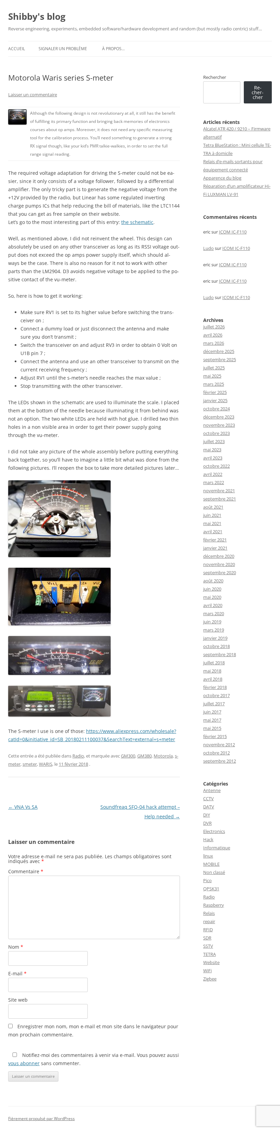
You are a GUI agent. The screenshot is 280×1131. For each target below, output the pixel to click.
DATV (208, 807)
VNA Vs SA (23, 807)
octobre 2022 (216, 466)
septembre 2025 (219, 359)
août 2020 (213, 581)
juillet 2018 (214, 663)
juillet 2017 (214, 704)
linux (208, 856)
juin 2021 (212, 515)
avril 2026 (212, 335)
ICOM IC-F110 (233, 232)
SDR (207, 938)
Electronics (214, 831)
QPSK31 (211, 889)
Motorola (163, 756)
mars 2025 (213, 384)
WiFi (207, 970)
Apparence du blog (222, 178)
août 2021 (213, 507)
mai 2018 (212, 671)
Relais (209, 913)
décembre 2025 (218, 351)
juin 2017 (212, 712)
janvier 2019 (215, 638)
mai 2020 (212, 597)
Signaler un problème (63, 49)
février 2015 (215, 736)
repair (209, 921)
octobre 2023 (216, 433)
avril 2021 (212, 531)
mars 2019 (213, 630)
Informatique (216, 848)
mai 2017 (212, 720)
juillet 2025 (214, 368)
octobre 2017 (216, 695)
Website (211, 962)
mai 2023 (212, 450)
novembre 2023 (219, 425)
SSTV (208, 946)
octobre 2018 (216, 646)
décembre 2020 (218, 556)
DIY (206, 815)
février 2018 (215, 687)
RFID (208, 930)
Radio (78, 756)
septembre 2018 (219, 654)
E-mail (17, 973)
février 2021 (215, 540)
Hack (208, 839)
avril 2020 (212, 605)
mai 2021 (212, 523)
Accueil (16, 49)
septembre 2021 (219, 499)
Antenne (212, 790)
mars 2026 (213, 343)
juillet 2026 (214, 327)
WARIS (45, 764)
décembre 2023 (218, 417)
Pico (207, 880)
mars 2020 (213, 613)
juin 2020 (212, 589)
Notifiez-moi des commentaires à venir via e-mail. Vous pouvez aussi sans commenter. (93, 1059)
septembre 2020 (219, 572)
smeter (30, 764)
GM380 (144, 756)
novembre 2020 (219, 564)
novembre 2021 (219, 490)
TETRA (209, 954)
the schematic (137, 222)
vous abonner (24, 1063)
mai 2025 (212, 376)
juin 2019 (212, 622)
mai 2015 (212, 728)
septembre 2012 (219, 761)
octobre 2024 (216, 409)
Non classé (214, 872)
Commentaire (25, 871)
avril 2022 (212, 474)
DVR (207, 823)
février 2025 (215, 392)
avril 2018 (212, 679)
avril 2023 (212, 458)
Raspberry (213, 905)
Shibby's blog (37, 16)
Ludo (208, 248)
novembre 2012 (219, 744)
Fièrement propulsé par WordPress (41, 1118)
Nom (15, 947)
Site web (18, 999)
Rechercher (214, 77)
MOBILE (211, 864)
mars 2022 (213, 482)
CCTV (208, 798)
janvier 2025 (215, 400)
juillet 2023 (214, 441)
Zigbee (209, 979)
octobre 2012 (216, 753)
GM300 (128, 756)
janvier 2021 (215, 548)
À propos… (113, 49)
